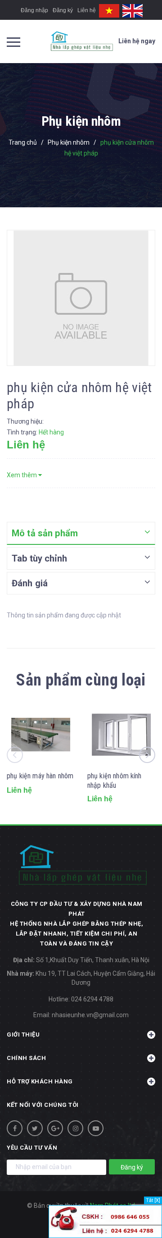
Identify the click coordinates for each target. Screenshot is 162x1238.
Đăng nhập (34, 10)
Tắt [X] (153, 1200)
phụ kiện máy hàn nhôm (40, 776)
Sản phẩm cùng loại (80, 680)
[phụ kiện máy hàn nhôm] (41, 734)
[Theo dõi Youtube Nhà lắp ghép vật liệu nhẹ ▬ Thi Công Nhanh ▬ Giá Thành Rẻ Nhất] (96, 1128)
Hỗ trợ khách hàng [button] (40, 1081)
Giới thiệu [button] (23, 1034)
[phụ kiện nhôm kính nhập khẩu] (121, 734)
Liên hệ (86, 10)
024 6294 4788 (92, 999)
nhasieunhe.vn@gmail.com (90, 1015)
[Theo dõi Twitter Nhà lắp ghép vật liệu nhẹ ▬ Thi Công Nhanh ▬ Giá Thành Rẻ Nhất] (35, 1128)
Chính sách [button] (26, 1058)
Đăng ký (63, 10)
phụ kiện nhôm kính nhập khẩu (114, 781)
